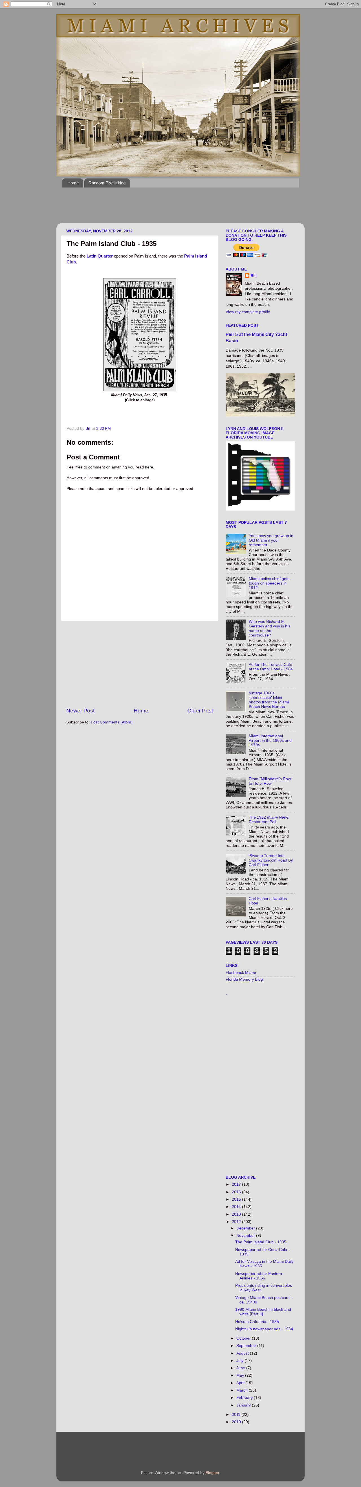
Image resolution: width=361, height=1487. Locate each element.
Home (73, 182)
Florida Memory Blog (244, 979)
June (241, 1368)
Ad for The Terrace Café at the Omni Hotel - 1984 (271, 666)
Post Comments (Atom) (112, 722)
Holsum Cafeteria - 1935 (257, 1322)
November (246, 1235)
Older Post (200, 711)
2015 (237, 1199)
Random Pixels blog (107, 182)
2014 (237, 1207)
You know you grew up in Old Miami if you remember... (271, 540)
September (246, 1346)
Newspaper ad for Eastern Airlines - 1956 (258, 1276)
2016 (237, 1192)
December (246, 1228)
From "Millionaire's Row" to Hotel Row (270, 781)
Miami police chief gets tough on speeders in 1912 (269, 583)
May (240, 1375)
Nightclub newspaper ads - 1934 (264, 1329)
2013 (237, 1214)
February (245, 1398)
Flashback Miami (241, 973)
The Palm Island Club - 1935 (260, 1242)
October (244, 1338)
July (240, 1361)
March (242, 1390)
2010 (237, 1422)
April (240, 1383)
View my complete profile (248, 312)
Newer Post (80, 711)
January (244, 1405)
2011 (236, 1414)
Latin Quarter (100, 256)
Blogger (212, 1473)
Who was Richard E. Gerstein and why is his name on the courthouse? (269, 629)
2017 (237, 1184)
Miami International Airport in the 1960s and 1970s (270, 740)
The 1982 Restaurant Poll (269, 819)
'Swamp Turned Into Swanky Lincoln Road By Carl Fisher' (271, 860)
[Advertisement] (164, 208)
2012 (237, 1222)
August (243, 1353)
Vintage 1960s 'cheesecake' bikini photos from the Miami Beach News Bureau (269, 700)
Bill (253, 276)
